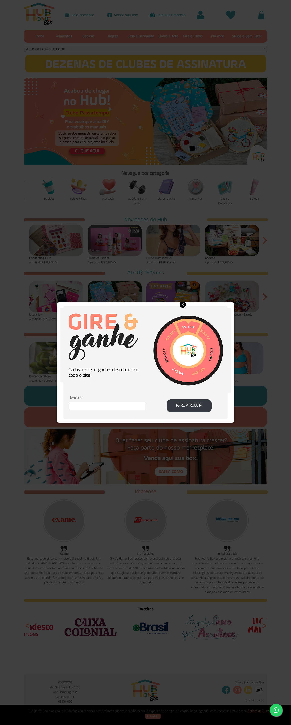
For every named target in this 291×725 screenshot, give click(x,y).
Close (183, 304)
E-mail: (76, 398)
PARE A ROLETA (189, 405)
